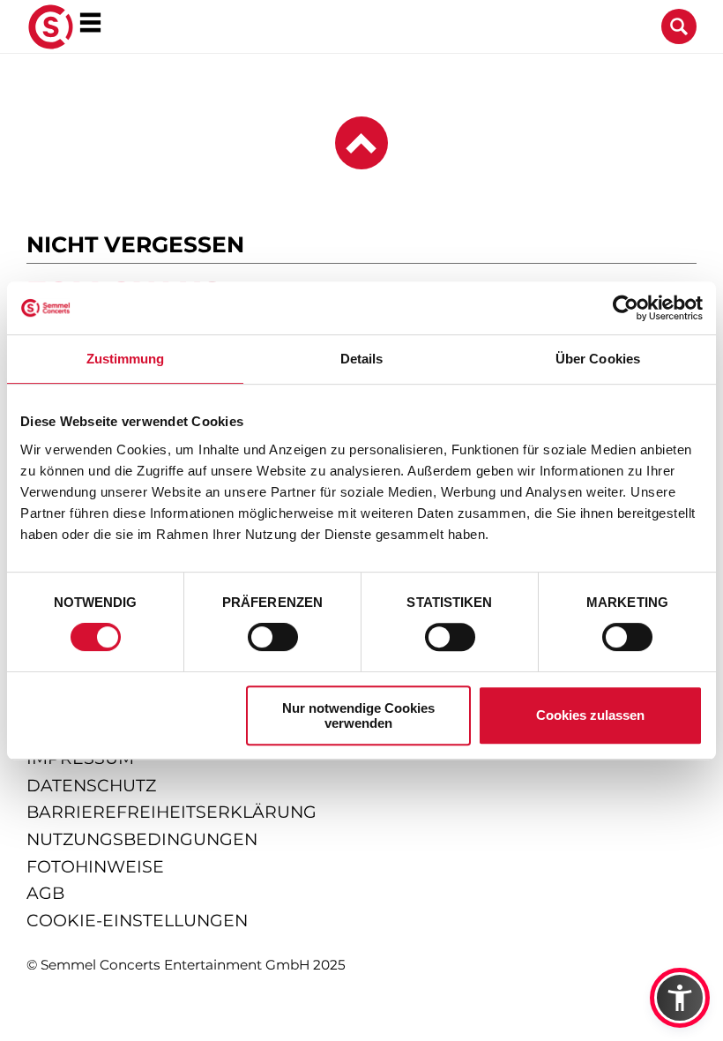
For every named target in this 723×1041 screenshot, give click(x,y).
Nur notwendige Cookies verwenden (358, 715)
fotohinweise (95, 867)
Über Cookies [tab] (597, 358)
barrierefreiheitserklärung (171, 812)
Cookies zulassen (590, 715)
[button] (679, 997)
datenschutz (91, 785)
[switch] (273, 637)
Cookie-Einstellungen (137, 920)
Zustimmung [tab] (125, 358)
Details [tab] (362, 358)
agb (45, 893)
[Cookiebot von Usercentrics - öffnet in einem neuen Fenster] (625, 308)
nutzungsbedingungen (141, 839)
